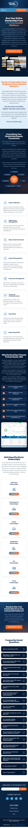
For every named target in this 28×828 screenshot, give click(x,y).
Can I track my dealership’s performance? (10, 752)
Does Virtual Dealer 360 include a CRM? (12, 668)
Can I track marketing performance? (9, 707)
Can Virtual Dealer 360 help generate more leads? (10, 746)
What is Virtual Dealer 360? (10, 649)
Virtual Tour (21, 10)
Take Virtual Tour (14, 51)
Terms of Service (14, 811)
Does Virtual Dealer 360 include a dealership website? (12, 661)
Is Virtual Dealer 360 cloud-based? (10, 726)
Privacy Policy (14, 808)
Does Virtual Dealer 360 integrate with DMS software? (11, 700)
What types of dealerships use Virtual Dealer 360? (11, 655)
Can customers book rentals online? (11, 687)
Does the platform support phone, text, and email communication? (10, 694)
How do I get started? (9, 772)
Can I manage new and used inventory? (11, 674)
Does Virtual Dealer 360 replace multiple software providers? (12, 732)
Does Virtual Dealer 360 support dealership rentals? (12, 681)
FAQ (14, 814)
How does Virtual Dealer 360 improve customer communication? (11, 739)
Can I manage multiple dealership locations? (9, 720)
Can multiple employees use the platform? (12, 713)
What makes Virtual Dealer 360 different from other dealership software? (11, 759)
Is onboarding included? (10, 766)
